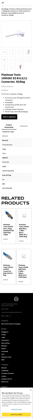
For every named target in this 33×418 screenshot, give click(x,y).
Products (12, 9)
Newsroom (4, 382)
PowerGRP (4, 351)
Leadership (4, 370)
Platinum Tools (6, 357)
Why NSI (4, 368)
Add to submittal (9, 117)
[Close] (31, 390)
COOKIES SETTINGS (16, 409)
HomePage (4, 9)
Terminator (5, 340)
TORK (3, 337)
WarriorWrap (5, 343)
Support (4, 387)
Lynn (2, 354)
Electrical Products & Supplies (11, 324)
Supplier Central (6, 379)
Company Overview (7, 373)
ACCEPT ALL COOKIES (16, 414)
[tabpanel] (16, 161)
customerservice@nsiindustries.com (11, 312)
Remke (3, 348)
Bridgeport (4, 332)
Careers (3, 376)
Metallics (4, 346)
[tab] (8, 126)
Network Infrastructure (24, 9)
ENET (3, 360)
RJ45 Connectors (24, 11)
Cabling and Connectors (10, 11)
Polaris (3, 335)
